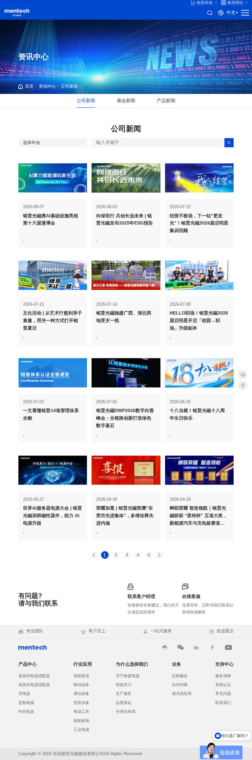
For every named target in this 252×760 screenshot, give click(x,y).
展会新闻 (126, 100)
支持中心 (224, 664)
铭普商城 (204, 2)
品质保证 (124, 702)
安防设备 (81, 702)
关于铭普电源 (127, 676)
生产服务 (124, 693)
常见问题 (223, 693)
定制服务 (180, 676)
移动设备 (81, 684)
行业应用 (83, 664)
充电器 (24, 693)
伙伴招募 (180, 684)
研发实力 (124, 684)
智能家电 (81, 720)
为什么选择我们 (132, 664)
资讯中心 (47, 86)
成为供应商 (182, 693)
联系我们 (223, 702)
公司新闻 (69, 86)
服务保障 (223, 676)
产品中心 (27, 664)
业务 (176, 664)
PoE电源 (26, 711)
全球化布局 (126, 711)
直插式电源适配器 (34, 676)
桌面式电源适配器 (34, 684)
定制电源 (26, 702)
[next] (159, 555)
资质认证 (223, 684)
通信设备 (81, 693)
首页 (29, 86)
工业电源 (81, 729)
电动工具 (81, 711)
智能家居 (81, 676)
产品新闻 (166, 100)
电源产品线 (17, 13)
